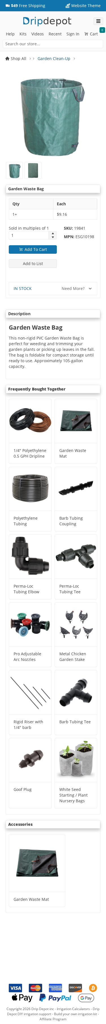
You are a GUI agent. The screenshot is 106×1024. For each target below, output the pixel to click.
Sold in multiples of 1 (29, 228)
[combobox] (53, 44)
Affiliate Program (53, 1019)
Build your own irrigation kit (75, 1014)
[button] (25, 5)
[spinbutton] (29, 235)
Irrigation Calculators (73, 1008)
